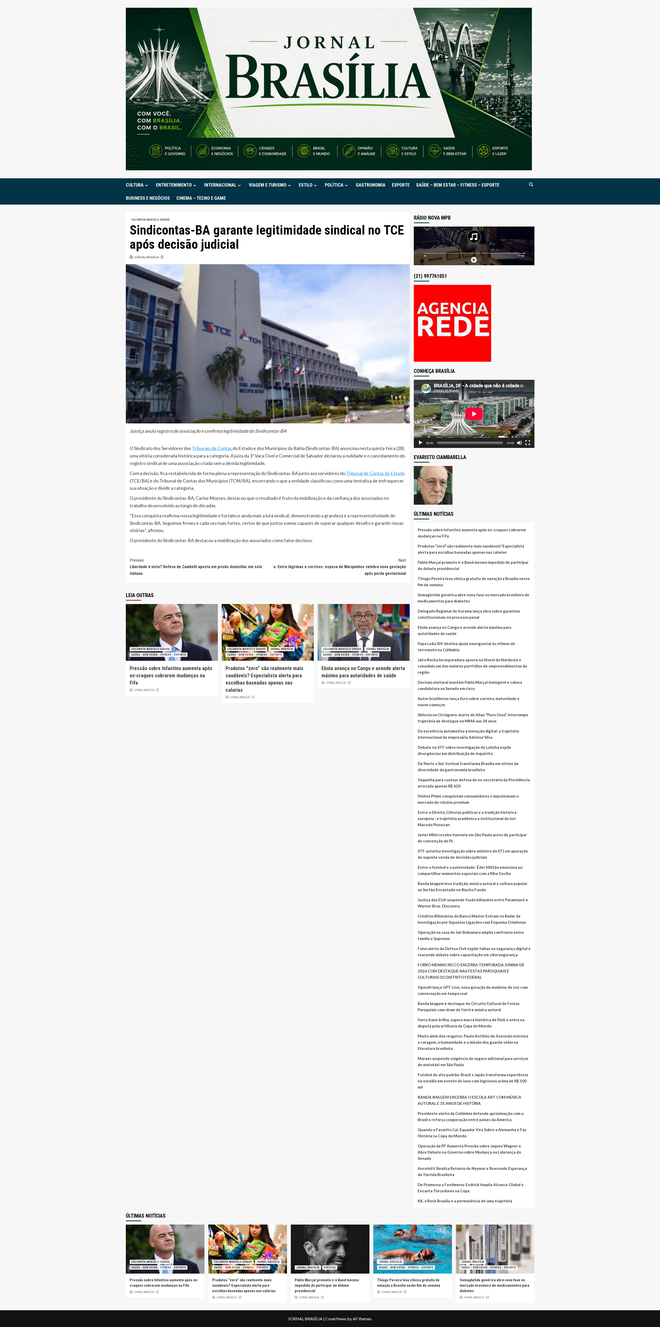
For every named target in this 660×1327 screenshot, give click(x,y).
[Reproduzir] (420, 442)
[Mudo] (519, 442)
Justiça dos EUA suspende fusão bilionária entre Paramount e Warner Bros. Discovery (473, 902)
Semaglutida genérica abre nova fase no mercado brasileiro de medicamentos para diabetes (473, 597)
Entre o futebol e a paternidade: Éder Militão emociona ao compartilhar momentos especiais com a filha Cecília (470, 870)
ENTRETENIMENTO (174, 185)
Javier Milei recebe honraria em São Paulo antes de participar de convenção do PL (472, 837)
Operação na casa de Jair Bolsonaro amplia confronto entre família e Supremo (471, 935)
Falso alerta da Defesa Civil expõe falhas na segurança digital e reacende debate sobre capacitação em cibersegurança (474, 951)
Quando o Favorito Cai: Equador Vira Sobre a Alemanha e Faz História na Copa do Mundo (472, 1132)
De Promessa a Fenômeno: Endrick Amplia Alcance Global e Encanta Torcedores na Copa (471, 1187)
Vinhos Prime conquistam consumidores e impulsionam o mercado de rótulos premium (468, 799)
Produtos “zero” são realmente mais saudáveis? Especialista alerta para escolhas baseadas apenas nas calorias (471, 549)
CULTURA (135, 185)
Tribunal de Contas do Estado (375, 473)
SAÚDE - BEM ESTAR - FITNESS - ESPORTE (158, 654)
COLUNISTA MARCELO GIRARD (150, 219)
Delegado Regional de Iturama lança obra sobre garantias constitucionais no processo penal (469, 614)
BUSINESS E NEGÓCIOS (148, 198)
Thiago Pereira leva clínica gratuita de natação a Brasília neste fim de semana (474, 581)
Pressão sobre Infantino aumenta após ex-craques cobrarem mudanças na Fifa (171, 675)
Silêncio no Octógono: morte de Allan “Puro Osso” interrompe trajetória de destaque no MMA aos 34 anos (473, 717)
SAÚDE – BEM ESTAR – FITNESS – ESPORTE (457, 185)
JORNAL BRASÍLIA (146, 257)
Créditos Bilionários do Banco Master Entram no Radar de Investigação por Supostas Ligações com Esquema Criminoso (472, 919)
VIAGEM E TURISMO (267, 185)
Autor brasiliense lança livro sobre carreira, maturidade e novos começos (468, 701)
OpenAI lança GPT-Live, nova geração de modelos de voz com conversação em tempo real (473, 990)
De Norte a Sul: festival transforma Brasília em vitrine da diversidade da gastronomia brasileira (468, 766)
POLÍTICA (334, 185)
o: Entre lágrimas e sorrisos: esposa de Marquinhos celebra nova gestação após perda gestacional (339, 567)
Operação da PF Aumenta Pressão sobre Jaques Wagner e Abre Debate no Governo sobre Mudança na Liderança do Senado (469, 1152)
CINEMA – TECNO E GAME (201, 198)
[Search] (531, 184)
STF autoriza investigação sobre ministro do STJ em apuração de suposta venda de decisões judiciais (473, 854)
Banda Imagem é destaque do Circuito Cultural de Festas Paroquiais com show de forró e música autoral (468, 1006)
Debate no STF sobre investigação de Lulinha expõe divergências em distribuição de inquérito (464, 750)
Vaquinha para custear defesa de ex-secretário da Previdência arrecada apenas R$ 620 (474, 782)
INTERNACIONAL (220, 185)
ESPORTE (401, 185)
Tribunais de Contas (212, 448)
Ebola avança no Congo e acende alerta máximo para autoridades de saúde (464, 630)
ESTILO (305, 185)
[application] (474, 414)
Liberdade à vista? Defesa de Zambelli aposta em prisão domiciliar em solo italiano (196, 567)
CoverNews (335, 1318)
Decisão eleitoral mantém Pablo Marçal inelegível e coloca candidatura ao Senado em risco (470, 685)
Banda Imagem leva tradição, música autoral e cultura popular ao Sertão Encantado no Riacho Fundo (472, 886)
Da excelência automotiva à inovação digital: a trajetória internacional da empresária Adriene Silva (468, 734)
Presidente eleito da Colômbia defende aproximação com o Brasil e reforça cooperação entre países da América (471, 1116)
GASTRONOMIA (370, 185)
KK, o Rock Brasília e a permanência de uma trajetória (465, 1201)
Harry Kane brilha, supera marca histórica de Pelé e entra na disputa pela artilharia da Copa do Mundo (471, 1022)
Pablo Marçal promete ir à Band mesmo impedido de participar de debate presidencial (473, 565)
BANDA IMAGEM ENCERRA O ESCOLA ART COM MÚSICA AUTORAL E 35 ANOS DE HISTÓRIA (469, 1100)
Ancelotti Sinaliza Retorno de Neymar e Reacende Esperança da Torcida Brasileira (472, 1171)
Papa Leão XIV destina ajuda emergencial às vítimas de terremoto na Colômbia (466, 646)
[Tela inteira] (527, 442)
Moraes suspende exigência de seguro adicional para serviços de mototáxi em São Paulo (473, 1061)
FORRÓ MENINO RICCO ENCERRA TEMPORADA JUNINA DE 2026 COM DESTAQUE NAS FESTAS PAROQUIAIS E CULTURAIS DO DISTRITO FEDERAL (471, 970)
